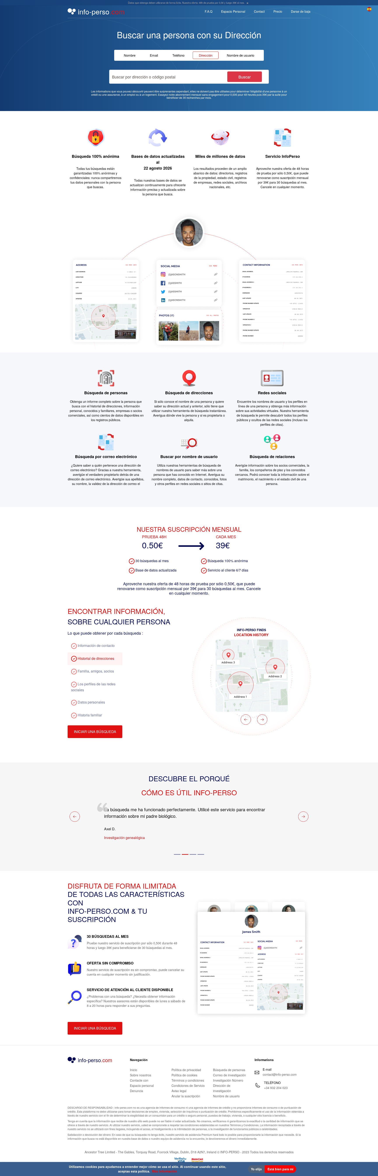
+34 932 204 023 (276, 1088)
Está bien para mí (280, 1169)
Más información (164, 1171)
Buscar (244, 77)
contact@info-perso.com (280, 1074)
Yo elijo (256, 1169)
